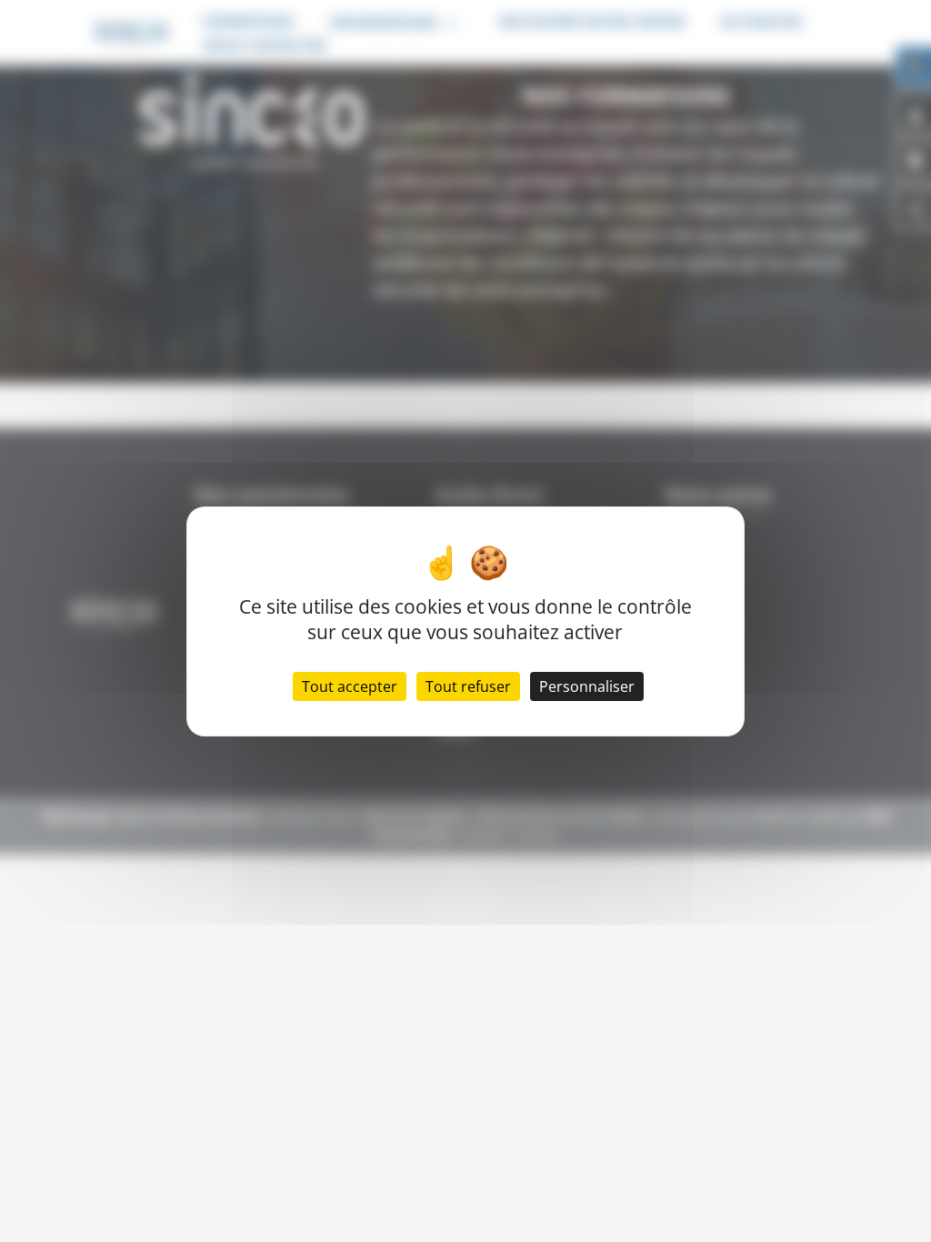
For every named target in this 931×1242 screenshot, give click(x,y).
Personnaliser (587, 686)
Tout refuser (468, 686)
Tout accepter (349, 686)
